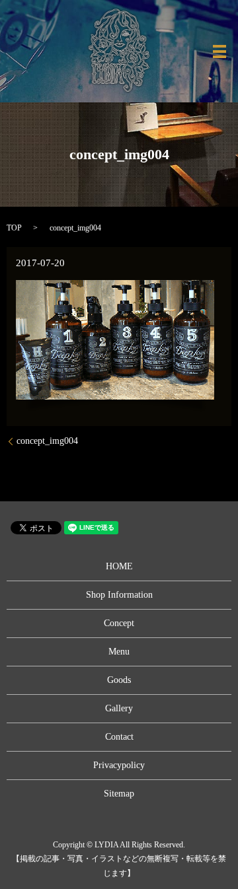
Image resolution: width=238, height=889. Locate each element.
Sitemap (119, 794)
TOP (14, 227)
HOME (119, 566)
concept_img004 (47, 441)
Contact (119, 737)
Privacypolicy (119, 765)
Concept (119, 623)
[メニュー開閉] (219, 51)
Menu (119, 652)
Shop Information (119, 595)
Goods (119, 680)
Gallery (119, 708)
